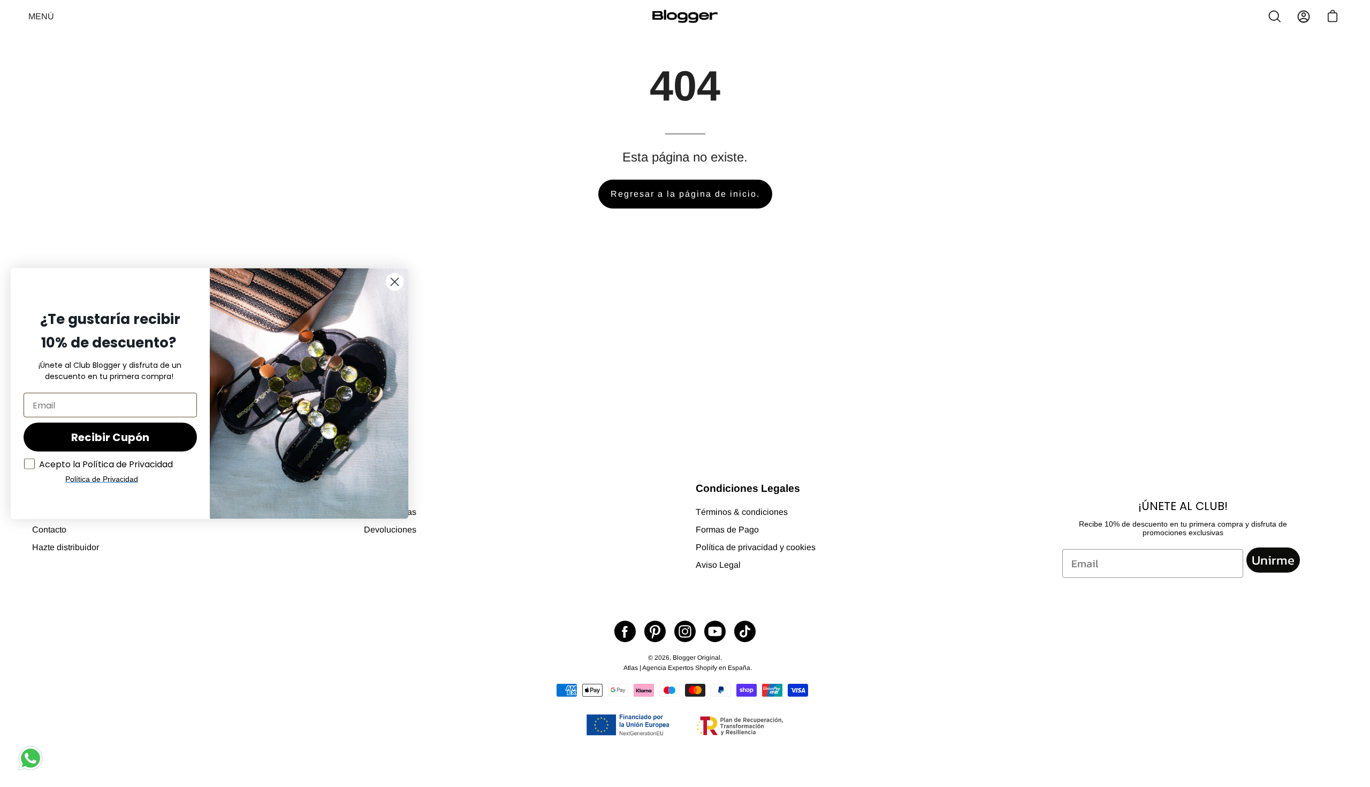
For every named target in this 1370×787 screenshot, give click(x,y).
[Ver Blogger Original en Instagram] (685, 631)
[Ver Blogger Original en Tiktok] (745, 631)
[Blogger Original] (685, 16)
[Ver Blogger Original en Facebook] (625, 631)
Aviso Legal (718, 564)
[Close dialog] (394, 282)
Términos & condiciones (742, 511)
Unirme (1273, 560)
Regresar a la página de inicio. (685, 193)
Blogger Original (696, 657)
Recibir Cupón (110, 437)
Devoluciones (390, 529)
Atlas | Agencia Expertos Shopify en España (686, 668)
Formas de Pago (727, 529)
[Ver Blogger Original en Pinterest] (655, 631)
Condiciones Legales (748, 488)
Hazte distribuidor (65, 547)
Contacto (49, 529)
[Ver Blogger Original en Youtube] (715, 631)
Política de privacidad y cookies (756, 547)
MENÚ (43, 22)
